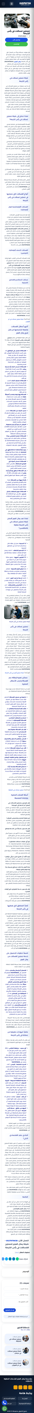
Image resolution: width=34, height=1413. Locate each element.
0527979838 (12, 1240)
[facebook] (30, 1387)
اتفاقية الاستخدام (9, 1398)
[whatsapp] (4, 1408)
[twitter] (25, 1387)
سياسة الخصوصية (25, 1403)
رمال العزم (17, 61)
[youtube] (20, 1387)
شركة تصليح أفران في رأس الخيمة (14, 672)
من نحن (9, 1403)
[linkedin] (15, 1387)
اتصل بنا (24, 1398)
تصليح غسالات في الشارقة (16, 790)
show (17, 1252)
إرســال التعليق (9, 1310)
